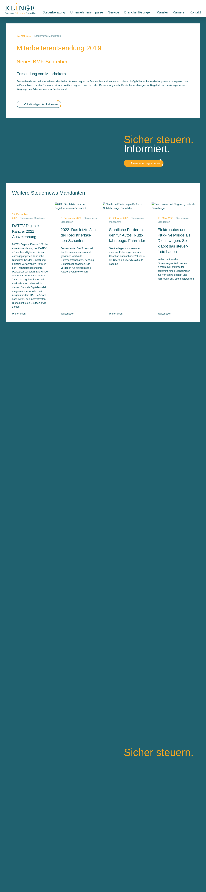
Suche (192, 5)
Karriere (178, 12)
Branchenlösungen (138, 12)
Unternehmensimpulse (86, 12)
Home (20, 8)
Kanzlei (162, 12)
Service (113, 12)
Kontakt (199, 5)
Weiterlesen (18, 313)
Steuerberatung (54, 12)
